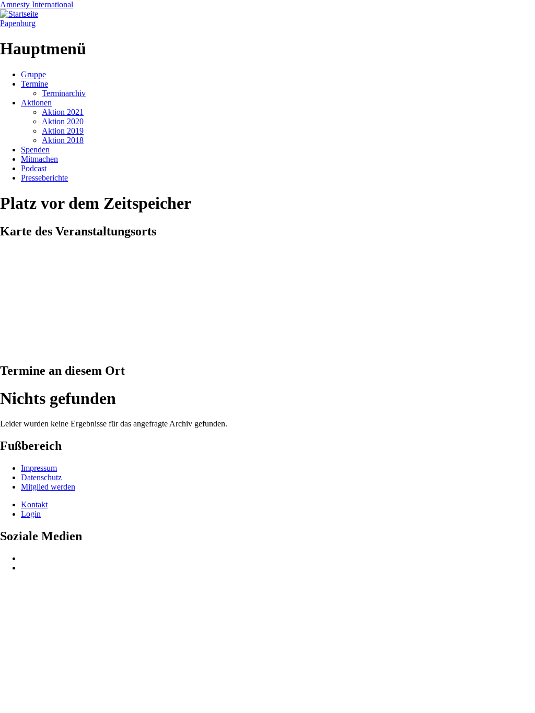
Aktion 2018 (63, 140)
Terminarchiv (64, 93)
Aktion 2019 (63, 130)
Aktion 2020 (63, 121)
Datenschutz (41, 477)
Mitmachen (39, 159)
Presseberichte (44, 177)
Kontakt (34, 504)
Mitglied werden (48, 486)
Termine (34, 83)
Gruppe (33, 74)
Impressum (39, 468)
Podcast (33, 168)
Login (31, 513)
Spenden (35, 149)
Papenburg (18, 23)
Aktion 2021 (63, 112)
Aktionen (36, 102)
